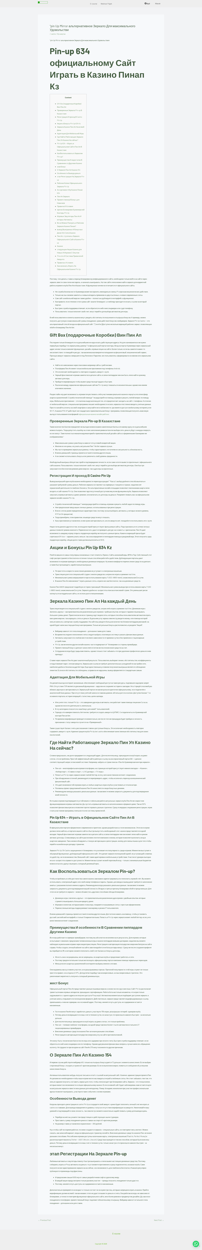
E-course (93, 4)
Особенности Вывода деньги (68, 173)
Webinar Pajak (106, 4)
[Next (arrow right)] (198, 625)
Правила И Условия (65, 206)
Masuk (157, 4)
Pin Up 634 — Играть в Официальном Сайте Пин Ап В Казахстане (69, 146)
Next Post (159, 1220)
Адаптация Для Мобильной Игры (70, 133)
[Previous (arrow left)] (3, 625)
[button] (196, 1244)
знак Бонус (61, 167)
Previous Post (44, 1220)
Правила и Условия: (65, 263)
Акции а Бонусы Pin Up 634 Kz (69, 123)
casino (53, 34)
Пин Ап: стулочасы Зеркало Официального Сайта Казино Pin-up (70, 239)
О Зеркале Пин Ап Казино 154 (68, 170)
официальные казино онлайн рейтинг (94, 414)
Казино (60, 246)
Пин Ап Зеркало (63, 196)
